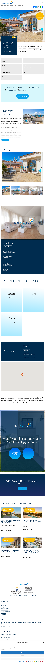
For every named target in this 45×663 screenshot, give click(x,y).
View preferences (22, 659)
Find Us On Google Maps (6, 626)
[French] (32, 661)
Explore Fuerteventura (5, 611)
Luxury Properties (4, 607)
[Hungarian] (36, 661)
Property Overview (10, 87)
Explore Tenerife (4, 610)
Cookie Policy (19, 661)
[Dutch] (28, 661)
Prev (38, 504)
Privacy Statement (25, 661)
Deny (22, 655)
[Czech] (26, 661)
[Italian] (38, 661)
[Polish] (40, 661)
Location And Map (22, 90)
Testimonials (3, 613)
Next (42, 504)
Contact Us (3, 614)
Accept (22, 652)
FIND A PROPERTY (3, 5)
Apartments (3, 604)
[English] (30, 661)
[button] (43, 642)
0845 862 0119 (33, 595)
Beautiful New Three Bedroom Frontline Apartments (10, 550)
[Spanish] (42, 661)
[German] (34, 661)
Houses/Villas (4, 605)
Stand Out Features (35, 87)
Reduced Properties (5, 608)
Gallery (20, 87)
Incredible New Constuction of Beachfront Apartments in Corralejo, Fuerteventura (32, 551)
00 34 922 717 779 (15, 595)
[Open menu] (42, 2)
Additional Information (11, 90)
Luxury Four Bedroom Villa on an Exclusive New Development (10, 521)
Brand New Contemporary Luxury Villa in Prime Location (32, 520)
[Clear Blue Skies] (8, 2)
